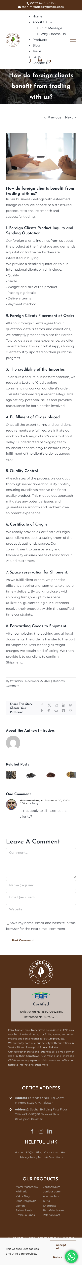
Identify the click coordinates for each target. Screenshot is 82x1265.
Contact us (51, 1152)
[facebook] (32, 1131)
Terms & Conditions (50, 1157)
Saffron (20, 1205)
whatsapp (51, 346)
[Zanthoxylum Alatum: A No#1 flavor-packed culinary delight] (51, 773)
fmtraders (16, 681)
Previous (54, 117)
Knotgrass (49, 1205)
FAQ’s (29, 1152)
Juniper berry (52, 1191)
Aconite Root (51, 1196)
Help (64, 1152)
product (24, 496)
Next (69, 117)
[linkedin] (49, 1131)
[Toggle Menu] (73, 39)
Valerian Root (51, 1214)
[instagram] (41, 1131)
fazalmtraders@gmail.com (43, 7)
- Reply (33, 803)
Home (19, 1152)
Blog (39, 1152)
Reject (57, 1257)
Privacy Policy (28, 1157)
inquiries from (46, 241)
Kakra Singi (23, 1196)
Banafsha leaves (53, 1210)
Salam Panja (24, 1210)
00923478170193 (43, 3)
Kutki (46, 1200)
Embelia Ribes (25, 1214)
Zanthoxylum (52, 1186)
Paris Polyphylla (26, 1200)
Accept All (61, 1246)
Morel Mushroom (27, 1186)
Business (58, 681)
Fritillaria (21, 1191)
